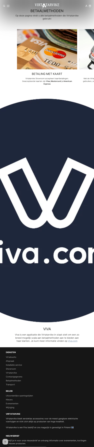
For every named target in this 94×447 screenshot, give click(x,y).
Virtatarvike (11, 373)
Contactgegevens (14, 376)
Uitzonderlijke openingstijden (19, 395)
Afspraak (10, 361)
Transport (10, 384)
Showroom (11, 369)
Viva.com (72, 341)
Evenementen (12, 403)
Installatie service (14, 365)
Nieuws (9, 399)
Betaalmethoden (13, 380)
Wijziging (10, 407)
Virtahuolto (11, 357)
